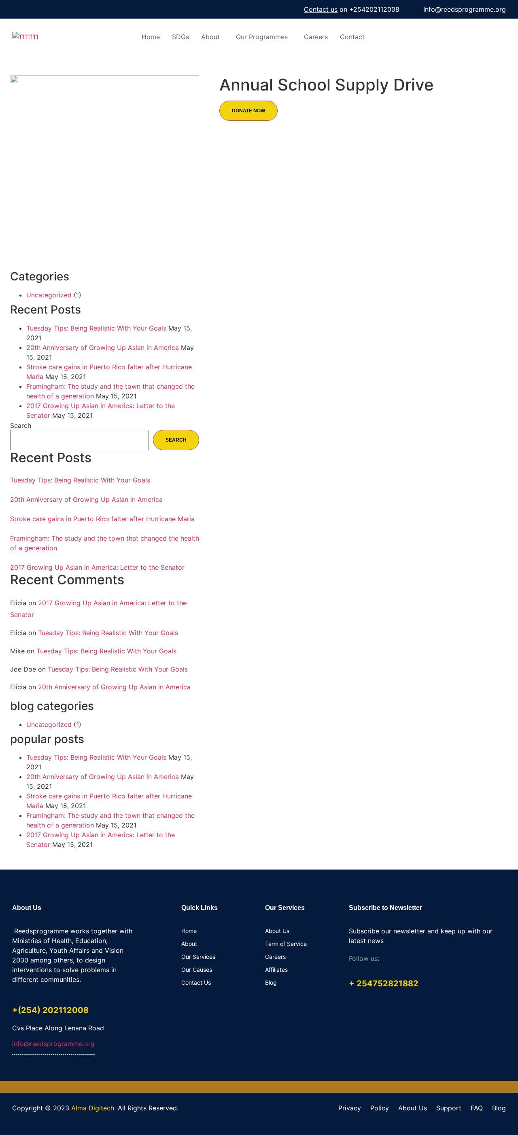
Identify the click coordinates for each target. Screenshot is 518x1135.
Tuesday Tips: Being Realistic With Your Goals (96, 328)
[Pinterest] (440, 960)
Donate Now (248, 111)
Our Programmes (262, 37)
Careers (316, 37)
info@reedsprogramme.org (53, 1044)
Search (20, 425)
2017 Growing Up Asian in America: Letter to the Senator (97, 567)
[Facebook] (15, 9)
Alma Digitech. (93, 1108)
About (210, 37)
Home (151, 37)
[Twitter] (50, 9)
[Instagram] (67, 9)
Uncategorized (49, 295)
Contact (352, 37)
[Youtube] (32, 9)
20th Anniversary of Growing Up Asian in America (102, 347)
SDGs (180, 37)
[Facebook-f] (391, 960)
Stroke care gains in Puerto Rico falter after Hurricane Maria (102, 519)
